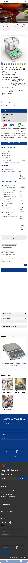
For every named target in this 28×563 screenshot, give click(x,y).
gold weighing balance (7, 259)
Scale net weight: (6, 87)
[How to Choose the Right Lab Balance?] (7, 384)
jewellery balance (6, 261)
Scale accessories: (6, 79)
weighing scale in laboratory (8, 254)
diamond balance (18, 259)
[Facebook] (2, 522)
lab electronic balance (7, 247)
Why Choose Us (6, 120)
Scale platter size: (6, 77)
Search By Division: (7, 95)
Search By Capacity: (7, 93)
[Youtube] (9, 522)
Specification (6, 111)
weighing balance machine (8, 252)
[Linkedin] (6, 522)
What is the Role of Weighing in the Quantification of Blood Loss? (7, 408)
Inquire (10, 102)
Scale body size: (6, 73)
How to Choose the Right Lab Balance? (8, 391)
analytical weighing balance (8, 256)
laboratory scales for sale (7, 243)
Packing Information (8, 114)
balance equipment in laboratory (9, 245)
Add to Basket (10, 105)
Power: (4, 89)
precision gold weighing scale (8, 249)
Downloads (5, 117)
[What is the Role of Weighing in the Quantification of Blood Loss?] (7, 401)
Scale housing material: (7, 74)
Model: (4, 71)
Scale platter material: (7, 76)
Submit (14, 456)
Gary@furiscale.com (10, 496)
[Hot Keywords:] (25, 265)
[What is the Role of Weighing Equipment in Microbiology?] (20, 384)
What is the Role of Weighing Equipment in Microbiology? (20, 391)
